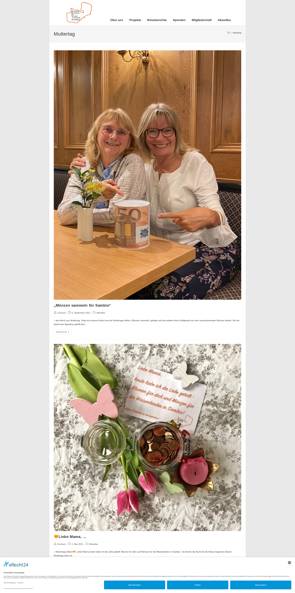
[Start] (229, 33)
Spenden (179, 20)
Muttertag (237, 33)
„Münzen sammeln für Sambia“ (82, 305)
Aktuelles (224, 20)
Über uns (116, 20)
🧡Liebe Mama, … (70, 537)
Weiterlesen (64, 331)
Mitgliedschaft (202, 20)
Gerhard (61, 313)
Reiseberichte (157, 20)
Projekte (135, 20)
